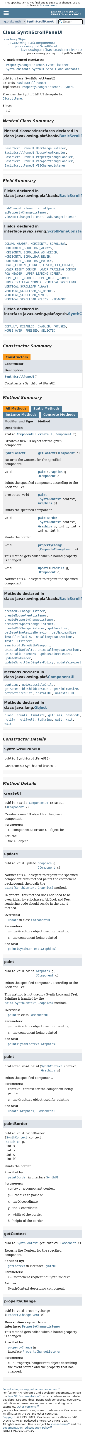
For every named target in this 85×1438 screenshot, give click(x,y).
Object (40, 708)
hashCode (73, 715)
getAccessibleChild (37, 684)
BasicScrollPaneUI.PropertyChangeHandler (39, 157)
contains (12, 684)
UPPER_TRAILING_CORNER (23, 282)
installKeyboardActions (53, 637)
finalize (38, 715)
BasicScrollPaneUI (31, 82)
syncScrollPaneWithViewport (27, 645)
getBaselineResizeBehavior (26, 632)
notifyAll (26, 719)
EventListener (57, 65)
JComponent (62, 434)
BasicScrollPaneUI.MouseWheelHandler (35, 152)
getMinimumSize (65, 689)
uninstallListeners (20, 654)
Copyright (9, 1417)
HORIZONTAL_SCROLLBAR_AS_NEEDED (31, 252)
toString (45, 719)
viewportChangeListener (24, 217)
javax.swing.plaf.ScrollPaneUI (37, 46)
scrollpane (46, 208)
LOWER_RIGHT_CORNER (20, 269)
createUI (45, 434)
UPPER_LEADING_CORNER (43, 273)
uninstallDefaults (19, 649)
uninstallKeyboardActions (59, 649)
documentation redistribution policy (26, 1427)
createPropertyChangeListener (29, 619)
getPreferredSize (18, 693)
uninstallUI (64, 693)
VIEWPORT (59, 299)
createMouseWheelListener (25, 615)
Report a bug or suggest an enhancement (30, 1389)
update (43, 568)
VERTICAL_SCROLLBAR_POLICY (26, 299)
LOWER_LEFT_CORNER (58, 265)
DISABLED (27, 326)
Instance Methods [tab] (21, 414)
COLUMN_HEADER (16, 243)
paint (42, 472)
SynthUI (38, 69)
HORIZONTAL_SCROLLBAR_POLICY (28, 261)
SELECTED (48, 330)
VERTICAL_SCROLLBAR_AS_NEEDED (29, 291)
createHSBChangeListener (25, 611)
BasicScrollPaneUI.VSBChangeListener (35, 165)
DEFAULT (11, 326)
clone (9, 715)
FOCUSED (59, 326)
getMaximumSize (64, 632)
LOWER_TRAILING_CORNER (57, 269)
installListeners (18, 641)
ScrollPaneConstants (62, 69)
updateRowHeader (18, 658)
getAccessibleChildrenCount (27, 689)
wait (58, 719)
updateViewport (69, 662)
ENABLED (44, 326)
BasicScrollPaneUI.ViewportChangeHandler (39, 161)
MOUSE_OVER (13, 330)
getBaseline (57, 628)
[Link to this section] (57, 121)
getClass (55, 715)
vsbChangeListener (61, 217)
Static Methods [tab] (46, 408)
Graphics (56, 472)
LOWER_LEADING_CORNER (22, 265)
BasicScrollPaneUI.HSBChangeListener (35, 148)
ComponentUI (26, 434)
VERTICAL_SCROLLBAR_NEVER (25, 295)
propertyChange (50, 545)
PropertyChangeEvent (56, 549)
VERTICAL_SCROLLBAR (60, 282)
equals (22, 715)
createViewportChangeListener (29, 624)
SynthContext (15, 453)
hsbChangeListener (19, 208)
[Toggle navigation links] (6, 13)
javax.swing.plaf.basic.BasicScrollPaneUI (52, 50)
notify (10, 719)
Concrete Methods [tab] (59, 414)
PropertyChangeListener (25, 65)
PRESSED (32, 330)
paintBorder (47, 518)
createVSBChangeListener (25, 628)
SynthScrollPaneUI (41, 21)
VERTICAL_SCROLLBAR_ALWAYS (26, 286)
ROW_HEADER (13, 273)
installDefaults (18, 637)
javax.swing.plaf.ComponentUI (32, 43)
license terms (48, 5)
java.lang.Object (15, 39)
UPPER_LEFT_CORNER (19, 278)
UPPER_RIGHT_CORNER (53, 278)
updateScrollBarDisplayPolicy (29, 662)
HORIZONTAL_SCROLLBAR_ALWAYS (28, 248)
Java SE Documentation (23, 1396)
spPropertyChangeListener (25, 212)
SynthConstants (18, 69)
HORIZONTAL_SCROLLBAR (48, 243)
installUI (44, 693)
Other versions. (27, 1406)
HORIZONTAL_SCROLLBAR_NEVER (27, 256)
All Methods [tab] (16, 408)
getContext (47, 453)
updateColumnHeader (55, 654)
